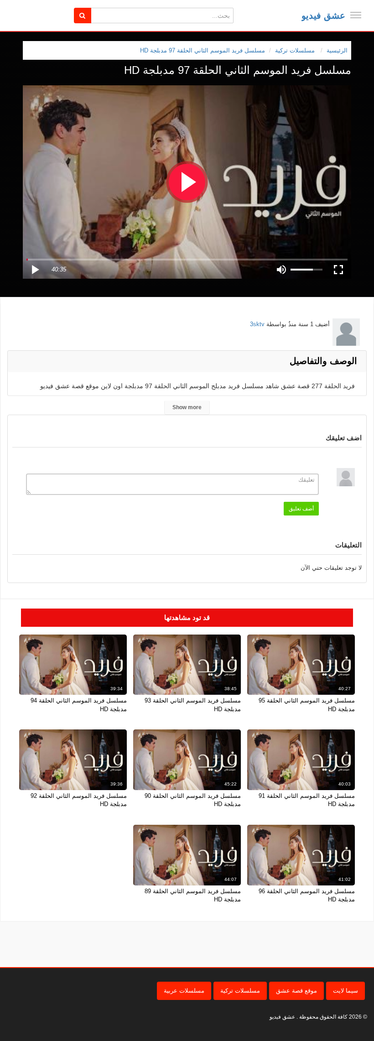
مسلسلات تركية (240, 990)
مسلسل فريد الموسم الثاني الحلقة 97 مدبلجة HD (202, 50)
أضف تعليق (301, 508)
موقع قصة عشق (296, 990)
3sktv (257, 324)
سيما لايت (345, 990)
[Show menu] (356, 15)
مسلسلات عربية (184, 990)
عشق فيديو (323, 15)
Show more (187, 407)
